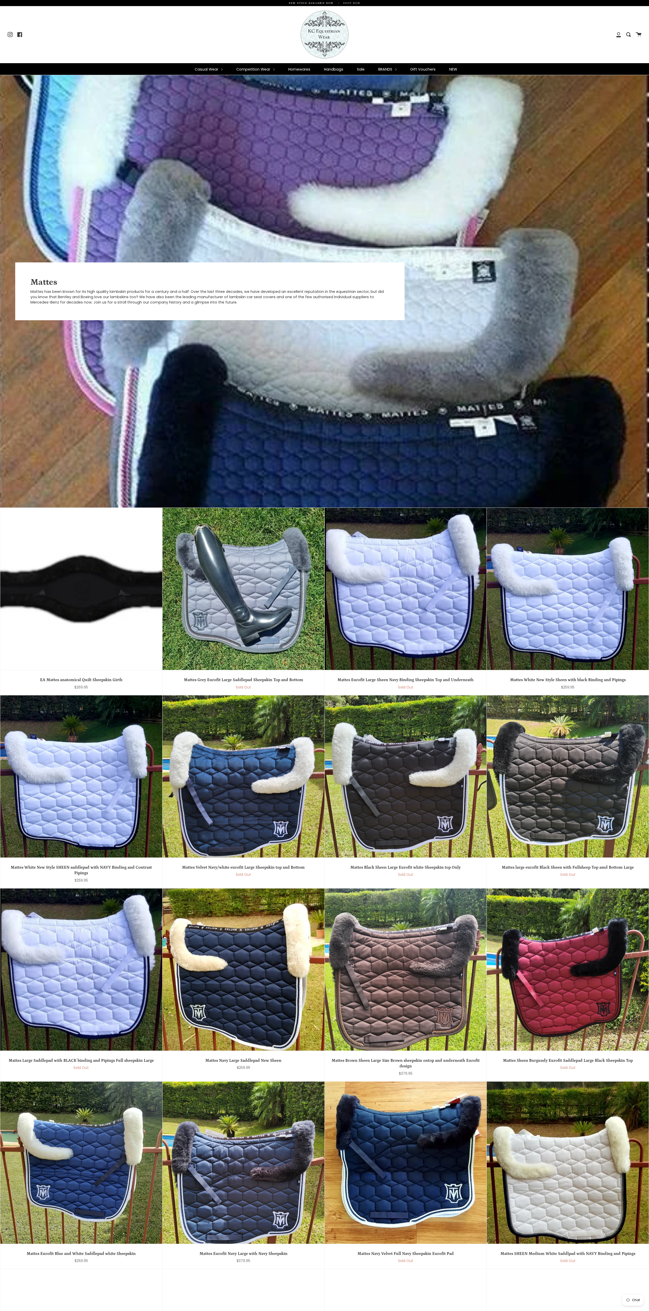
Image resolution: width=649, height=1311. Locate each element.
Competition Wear (253, 69)
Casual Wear (207, 69)
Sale (361, 69)
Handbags (333, 69)
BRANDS (385, 69)
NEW (453, 69)
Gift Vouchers (423, 69)
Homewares (299, 69)
